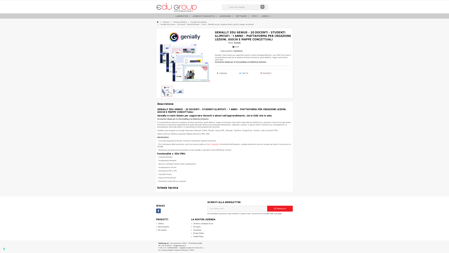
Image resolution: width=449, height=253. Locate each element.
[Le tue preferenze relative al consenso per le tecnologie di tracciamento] (4, 249)
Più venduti (162, 230)
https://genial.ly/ (212, 144)
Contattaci (197, 230)
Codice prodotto (226, 51)
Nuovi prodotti (163, 227)
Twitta (244, 73)
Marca (230, 43)
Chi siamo (197, 227)
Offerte (161, 224)
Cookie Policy (198, 236)
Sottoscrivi (281, 208)
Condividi (223, 73)
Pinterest (267, 73)
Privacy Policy (198, 233)
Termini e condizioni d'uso (203, 224)
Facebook (158, 211)
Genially (237, 43)
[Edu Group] (176, 7)
